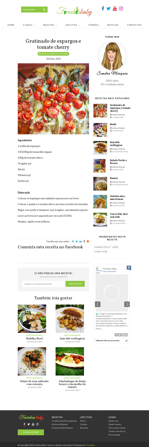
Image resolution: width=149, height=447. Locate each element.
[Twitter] (119, 334)
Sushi (113, 124)
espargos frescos (102, 247)
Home (11, 25)
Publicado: (108, 340)
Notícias (112, 25)
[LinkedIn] (126, 334)
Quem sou (113, 421)
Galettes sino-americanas (118, 198)
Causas (83, 424)
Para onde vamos (117, 428)
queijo (115, 247)
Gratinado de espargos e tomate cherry (120, 108)
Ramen (114, 178)
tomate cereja (100, 251)
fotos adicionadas (109, 271)
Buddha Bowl (34, 339)
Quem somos (115, 424)
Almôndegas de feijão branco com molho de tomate (72, 384)
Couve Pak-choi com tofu (119, 216)
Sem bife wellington (72, 339)
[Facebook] (116, 334)
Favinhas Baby (110, 269)
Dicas (83, 421)
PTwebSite (90, 445)
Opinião (93, 25)
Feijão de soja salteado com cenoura (34, 382)
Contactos (134, 25)
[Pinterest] (122, 334)
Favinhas (31, 417)
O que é (27, 25)
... (102, 328)
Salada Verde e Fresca (118, 162)
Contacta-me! (31, 432)
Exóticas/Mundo (34, 335)
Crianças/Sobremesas (62, 428)
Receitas (48, 25)
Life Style (71, 25)
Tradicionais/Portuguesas (64, 421)
